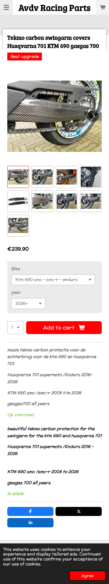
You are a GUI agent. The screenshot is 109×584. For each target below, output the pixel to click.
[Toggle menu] (6, 7)
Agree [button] (87, 575)
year (16, 292)
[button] (18, 177)
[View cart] (102, 7)
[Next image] (93, 116)
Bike (15, 269)
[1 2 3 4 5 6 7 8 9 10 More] (15, 327)
